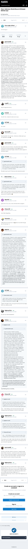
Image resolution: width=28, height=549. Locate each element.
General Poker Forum (15, 15)
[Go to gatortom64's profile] (2, 42)
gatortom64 (8, 41)
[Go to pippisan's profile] (2, 230)
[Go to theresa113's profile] (2, 132)
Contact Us (14, 547)
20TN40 (7, 122)
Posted (10, 26)
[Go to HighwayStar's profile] (2, 311)
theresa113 (7, 132)
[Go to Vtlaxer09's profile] (2, 209)
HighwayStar (5, 14)
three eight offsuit (10, 25)
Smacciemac (8, 176)
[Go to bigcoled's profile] (2, 200)
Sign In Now (14, 509)
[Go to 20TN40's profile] (2, 123)
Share (14, 517)
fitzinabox (7, 218)
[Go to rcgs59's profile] (2, 104)
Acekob (7, 113)
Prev (4, 20)
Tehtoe (7, 320)
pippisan (7, 229)
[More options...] (25, 26)
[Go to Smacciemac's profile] (2, 177)
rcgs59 (6, 103)
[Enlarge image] (10, 137)
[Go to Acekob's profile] (2, 113)
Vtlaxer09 (7, 209)
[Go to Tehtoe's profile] (2, 320)
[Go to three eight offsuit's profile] (2, 26)
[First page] (2, 20)
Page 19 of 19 (14, 20)
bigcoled (7, 199)
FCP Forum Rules (6, 537)
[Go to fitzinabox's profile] (2, 219)
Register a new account (14, 500)
